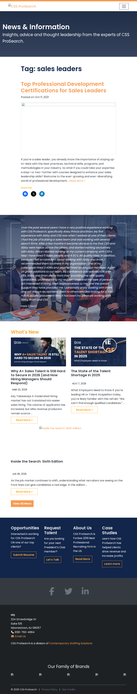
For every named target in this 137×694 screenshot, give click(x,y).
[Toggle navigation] (124, 6)
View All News (22, 503)
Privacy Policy (49, 689)
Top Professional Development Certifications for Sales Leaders (63, 87)
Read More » (77, 181)
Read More (82, 559)
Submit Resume (23, 555)
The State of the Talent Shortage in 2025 (91, 373)
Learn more (112, 564)
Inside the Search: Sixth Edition (37, 461)
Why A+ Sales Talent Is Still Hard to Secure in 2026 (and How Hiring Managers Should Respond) (38, 377)
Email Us (20, 636)
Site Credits (68, 689)
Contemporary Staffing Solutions (70, 643)
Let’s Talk (52, 560)
